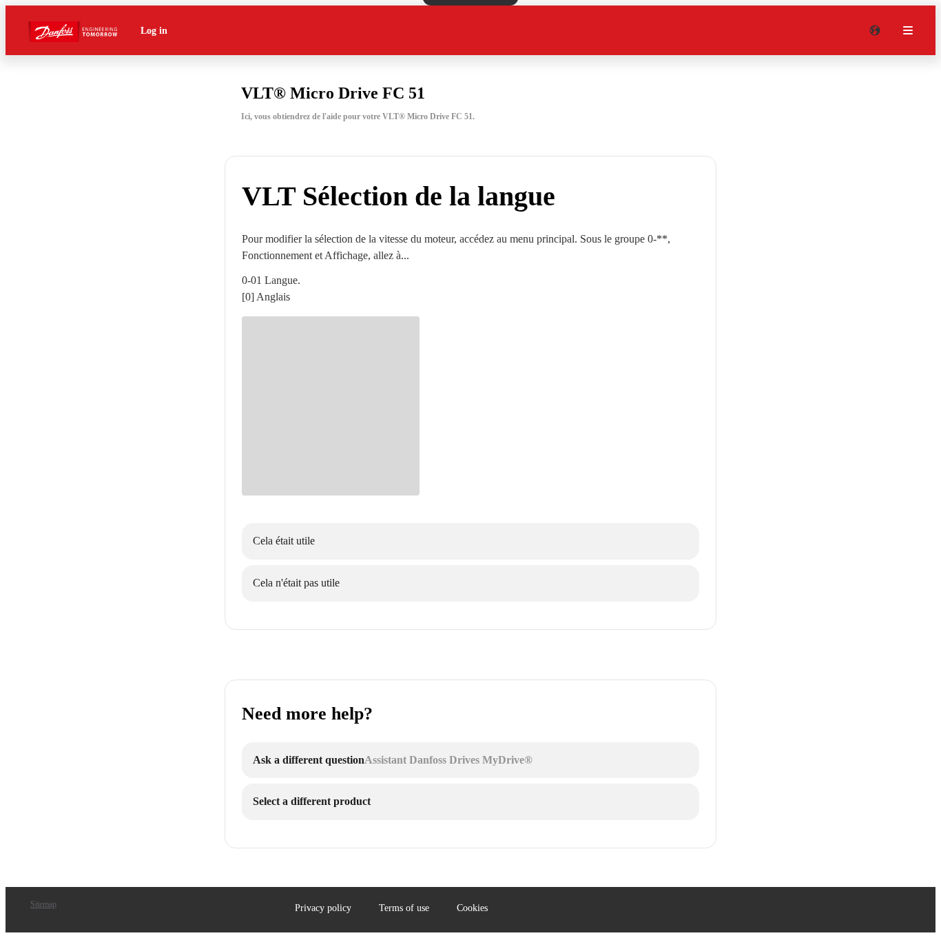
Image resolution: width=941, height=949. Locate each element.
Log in (154, 30)
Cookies (472, 908)
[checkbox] (470, 541)
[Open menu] (907, 30)
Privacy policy (323, 908)
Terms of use (404, 908)
